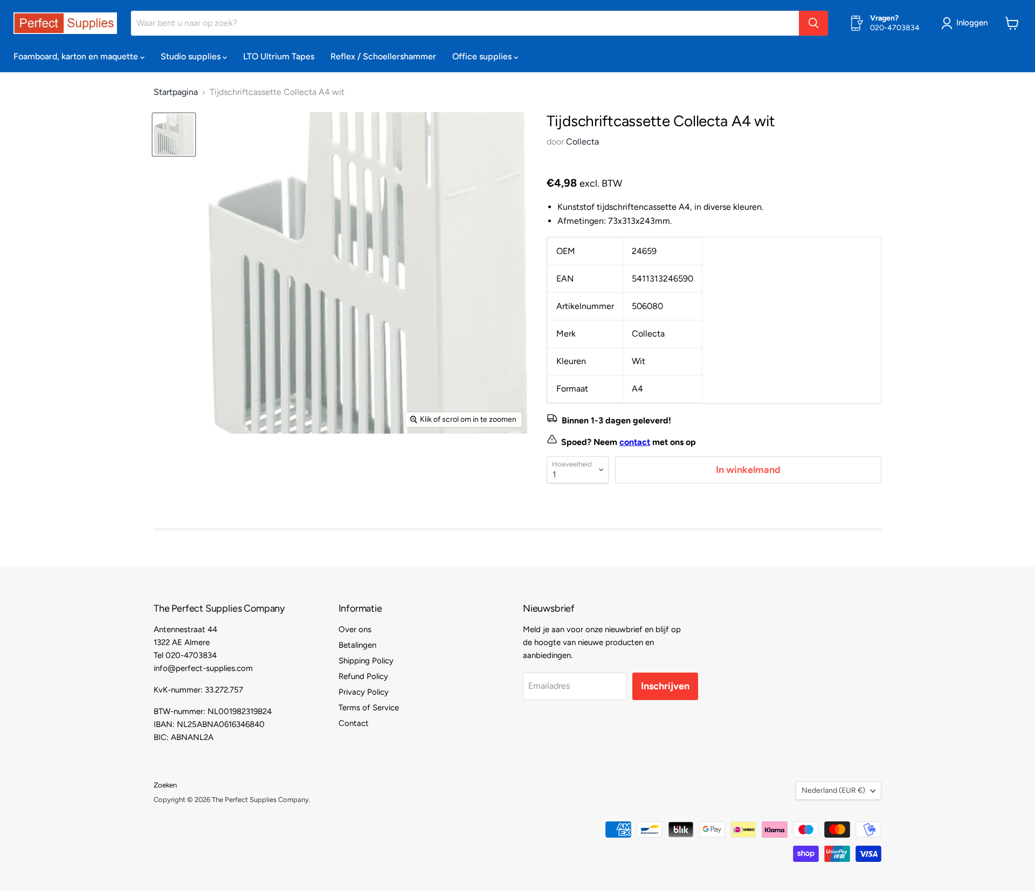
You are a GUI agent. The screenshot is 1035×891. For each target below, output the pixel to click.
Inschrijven (665, 686)
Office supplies (483, 56)
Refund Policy (363, 676)
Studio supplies (192, 56)
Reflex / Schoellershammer (383, 56)
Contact (354, 723)
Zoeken (165, 785)
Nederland (833, 790)
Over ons (355, 629)
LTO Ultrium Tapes (278, 56)
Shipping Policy (366, 661)
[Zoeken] (813, 23)
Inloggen (972, 23)
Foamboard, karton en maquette (76, 56)
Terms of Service (369, 707)
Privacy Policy (364, 692)
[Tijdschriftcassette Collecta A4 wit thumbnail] (174, 134)
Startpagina (176, 92)
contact (634, 442)
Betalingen (357, 645)
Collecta (582, 141)
